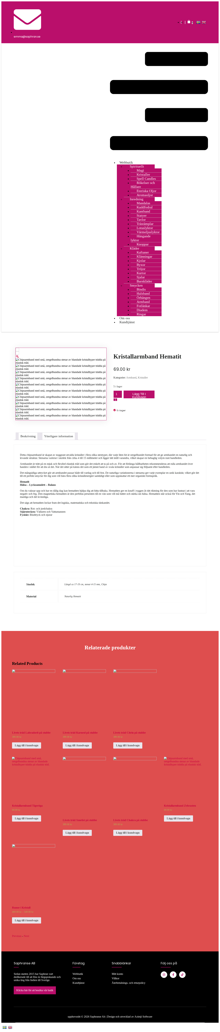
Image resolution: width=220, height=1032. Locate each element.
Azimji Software (143, 1016)
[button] (159, 101)
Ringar (141, 314)
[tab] (28, 436)
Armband (131, 377)
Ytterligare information (58, 436)
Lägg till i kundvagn (139, 395)
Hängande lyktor (141, 238)
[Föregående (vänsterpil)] (6, 516)
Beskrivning (28, 436)
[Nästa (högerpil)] (214, 516)
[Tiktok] (182, 974)
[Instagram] (164, 974)
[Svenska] (198, 22)
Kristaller (143, 377)
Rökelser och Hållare (143, 185)
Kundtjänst (127, 322)
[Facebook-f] (173, 974)
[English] (204, 22)
